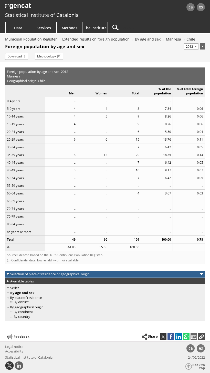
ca (190, 7)
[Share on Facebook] (170, 336)
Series (14, 288)
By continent (23, 311)
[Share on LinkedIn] (178, 336)
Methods (69, 27)
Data (18, 27)
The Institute (95, 27)
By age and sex (148, 39)
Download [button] (14, 56)
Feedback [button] (21, 336)
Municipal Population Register (31, 39)
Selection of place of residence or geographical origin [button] (50, 274)
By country (22, 316)
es (201, 7)
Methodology (46, 56)
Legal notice (14, 346)
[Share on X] (163, 336)
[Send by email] (194, 336)
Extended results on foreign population (96, 39)
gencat (45, 7)
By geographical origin (27, 307)
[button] (201, 336)
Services (44, 27)
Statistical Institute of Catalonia (42, 15)
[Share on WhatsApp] (186, 336)
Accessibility (14, 351)
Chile (190, 39)
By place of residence (26, 297)
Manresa (173, 39)
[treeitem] (104, 288)
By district (21, 302)
